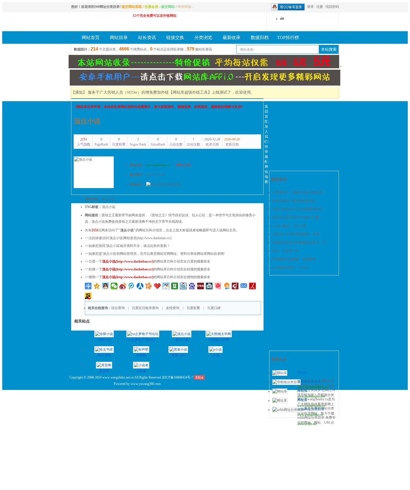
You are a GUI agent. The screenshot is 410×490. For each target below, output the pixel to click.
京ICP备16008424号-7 (177, 377)
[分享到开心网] (148, 286)
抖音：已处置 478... (286, 251)
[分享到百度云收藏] (157, 286)
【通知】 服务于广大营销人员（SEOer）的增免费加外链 (120, 92)
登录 (310, 7)
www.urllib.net (307, 424)
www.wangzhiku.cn (310, 415)
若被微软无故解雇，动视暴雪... (295, 259)
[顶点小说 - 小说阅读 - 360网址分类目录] (99, 21)
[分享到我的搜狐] (88, 296)
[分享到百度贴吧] (183, 286)
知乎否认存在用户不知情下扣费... (297, 217)
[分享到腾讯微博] (131, 286)
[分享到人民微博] (252, 286)
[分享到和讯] (235, 286)
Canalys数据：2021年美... (290, 226)
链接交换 (175, 37)
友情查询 (172, 308)
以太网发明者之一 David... (291, 268)
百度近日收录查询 (145, 308)
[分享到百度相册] (166, 286)
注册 (319, 7)
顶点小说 (87, 121)
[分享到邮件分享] (243, 286)
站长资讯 (147, 37)
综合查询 (118, 308)
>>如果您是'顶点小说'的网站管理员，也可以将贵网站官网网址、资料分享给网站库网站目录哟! (155, 254)
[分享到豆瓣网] (174, 286)
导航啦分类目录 (309, 382)
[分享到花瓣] (217, 286)
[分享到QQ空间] (96, 286)
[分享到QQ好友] (105, 286)
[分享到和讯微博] (200, 286)
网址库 (302, 400)
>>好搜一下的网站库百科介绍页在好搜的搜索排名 (147, 269)
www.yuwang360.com (146, 384)
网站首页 (91, 37)
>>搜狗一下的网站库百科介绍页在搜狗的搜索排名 (147, 277)
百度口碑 (214, 308)
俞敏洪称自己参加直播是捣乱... (295, 201)
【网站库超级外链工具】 (190, 92)
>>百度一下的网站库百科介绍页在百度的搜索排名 (147, 261)
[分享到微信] (114, 286)
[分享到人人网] (140, 286)
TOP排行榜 (288, 37)
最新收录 (231, 37)
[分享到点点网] (209, 286)
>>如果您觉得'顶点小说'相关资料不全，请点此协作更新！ (127, 246)
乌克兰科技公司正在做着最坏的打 (297, 209)
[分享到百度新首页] (192, 286)
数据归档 (260, 37)
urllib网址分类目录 (310, 409)
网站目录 (119, 37)
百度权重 (193, 308)
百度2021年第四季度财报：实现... (297, 234)
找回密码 (332, 7)
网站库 (302, 372)
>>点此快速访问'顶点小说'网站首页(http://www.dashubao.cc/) (128, 238)
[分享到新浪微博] (122, 286)
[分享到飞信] (226, 286)
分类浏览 (203, 37)
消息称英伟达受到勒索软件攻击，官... (300, 242)
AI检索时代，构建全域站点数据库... (298, 192)
